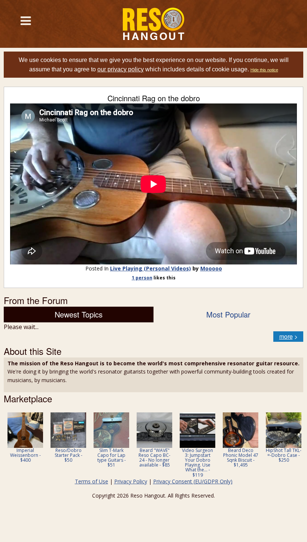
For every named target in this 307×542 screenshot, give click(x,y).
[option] (25, 437)
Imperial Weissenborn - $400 (25, 455)
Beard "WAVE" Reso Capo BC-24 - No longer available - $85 (154, 457)
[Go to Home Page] (153, 24)
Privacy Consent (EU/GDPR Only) (192, 481)
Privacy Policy (130, 481)
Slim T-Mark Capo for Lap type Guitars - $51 (111, 457)
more (286, 336)
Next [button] (293, 445)
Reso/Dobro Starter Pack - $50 (68, 455)
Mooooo (211, 268)
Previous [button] (7, 445)
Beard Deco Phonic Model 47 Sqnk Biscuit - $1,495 (240, 457)
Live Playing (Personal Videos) (150, 268)
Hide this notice (264, 70)
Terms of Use (91, 481)
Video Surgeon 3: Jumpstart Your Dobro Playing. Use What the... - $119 (197, 462)
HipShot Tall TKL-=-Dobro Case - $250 (283, 455)
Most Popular (228, 314)
